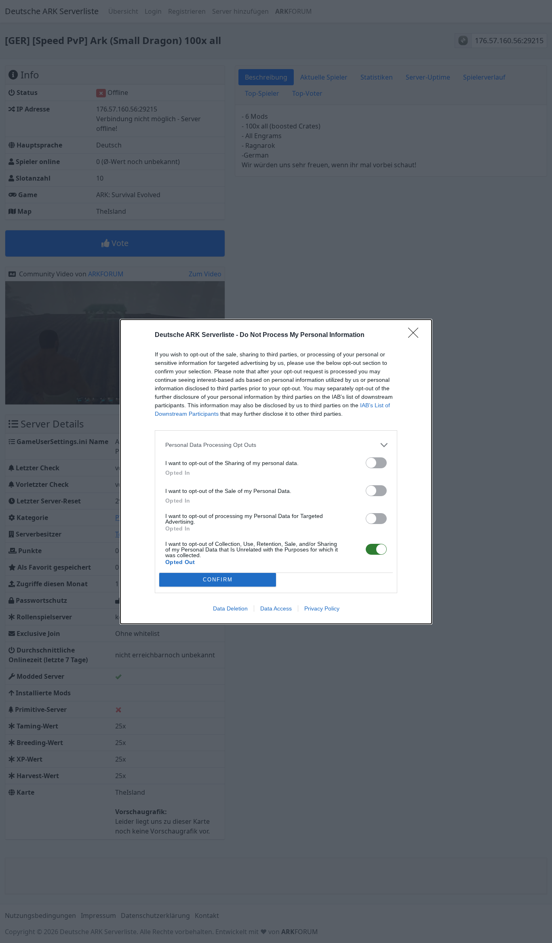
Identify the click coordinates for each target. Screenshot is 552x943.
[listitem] (276, 445)
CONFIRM (218, 580)
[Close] (415, 335)
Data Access (276, 608)
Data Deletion (230, 608)
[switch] (376, 462)
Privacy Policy (321, 608)
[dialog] (276, 472)
